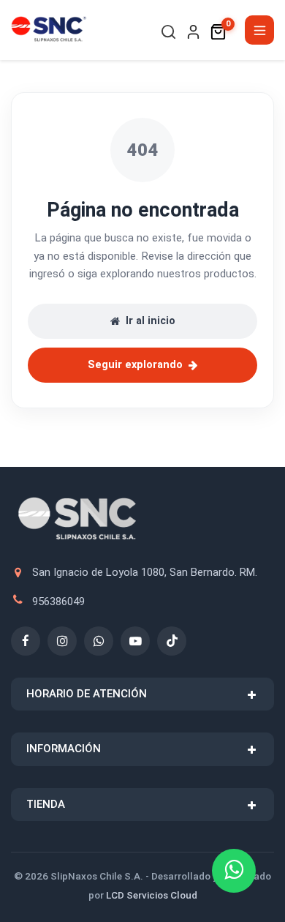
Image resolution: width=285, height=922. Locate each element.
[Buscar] (168, 31)
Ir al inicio (150, 321)
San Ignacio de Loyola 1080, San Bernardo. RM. (144, 572)
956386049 (58, 601)
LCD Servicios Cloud (151, 895)
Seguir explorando (135, 365)
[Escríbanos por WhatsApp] (234, 871)
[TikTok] (171, 641)
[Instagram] (62, 641)
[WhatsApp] (98, 641)
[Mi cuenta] (193, 31)
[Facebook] (25, 641)
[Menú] (259, 30)
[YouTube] (135, 641)
